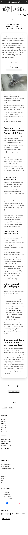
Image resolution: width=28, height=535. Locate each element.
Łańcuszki (3, 423)
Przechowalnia (4, 457)
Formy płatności (4, 443)
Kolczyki (3, 419)
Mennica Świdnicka (5, 19)
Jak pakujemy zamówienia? (7, 468)
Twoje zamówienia (5, 453)
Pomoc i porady (17, 69)
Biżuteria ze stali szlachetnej (11, 156)
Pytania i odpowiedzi (6, 441)
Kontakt (3, 478)
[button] (14, 385)
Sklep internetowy (13, 527)
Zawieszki (3, 425)
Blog (12, 19)
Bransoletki (3, 427)
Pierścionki (3, 429)
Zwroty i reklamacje (5, 439)
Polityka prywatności (6, 464)
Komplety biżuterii (5, 431)
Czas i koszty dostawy (6, 445)
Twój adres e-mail (5, 518)
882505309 (6, 495)
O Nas (2, 482)
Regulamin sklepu (5, 466)
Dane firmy (3, 476)
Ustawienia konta (5, 455)
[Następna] (26, 1)
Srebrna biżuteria (8, 200)
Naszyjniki (3, 421)
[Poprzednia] (1, 1)
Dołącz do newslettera (8, 520)
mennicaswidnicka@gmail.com (11, 498)
